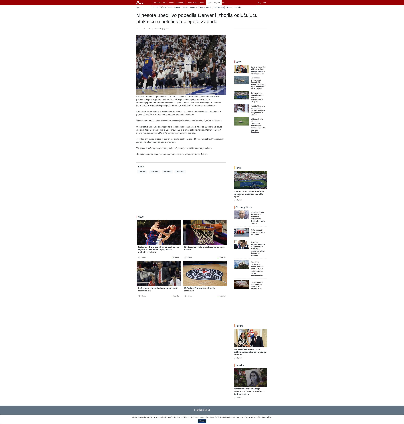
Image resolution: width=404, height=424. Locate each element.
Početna (157, 2)
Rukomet (228, 7)
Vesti (164, 2)
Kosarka (176, 257)
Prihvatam (202, 421)
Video (171, 2)
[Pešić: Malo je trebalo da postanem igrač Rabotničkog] (159, 273)
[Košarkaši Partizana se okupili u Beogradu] (205, 273)
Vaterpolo (177, 7)
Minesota (180, 171)
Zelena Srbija (192, 2)
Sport (209, 2)
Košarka (163, 7)
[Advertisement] (182, 196)
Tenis (170, 7)
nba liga (167, 171)
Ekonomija (180, 2)
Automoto (193, 7)
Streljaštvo (238, 7)
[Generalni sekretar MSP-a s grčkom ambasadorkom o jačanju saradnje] (250, 338)
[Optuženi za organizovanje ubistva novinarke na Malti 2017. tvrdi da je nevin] (250, 377)
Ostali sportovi (218, 7)
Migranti (217, 2)
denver (142, 171)
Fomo (202, 2)
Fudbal (155, 7)
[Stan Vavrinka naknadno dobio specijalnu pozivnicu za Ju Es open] (250, 180)
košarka (154, 171)
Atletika (185, 7)
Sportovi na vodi (205, 7)
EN (264, 2)
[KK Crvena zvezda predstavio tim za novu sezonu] (205, 232)
